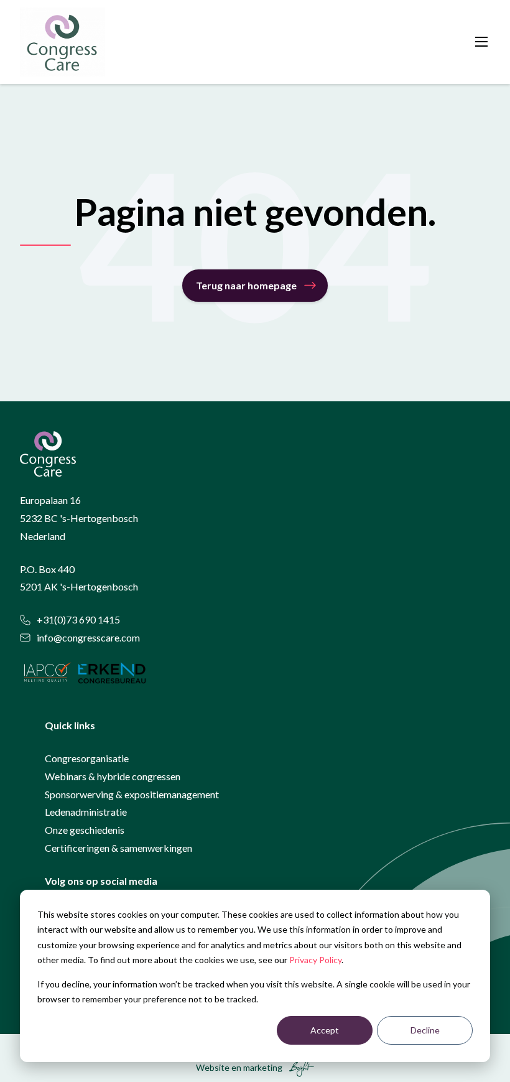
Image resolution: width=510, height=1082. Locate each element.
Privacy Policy (315, 959)
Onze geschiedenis (84, 830)
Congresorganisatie (87, 758)
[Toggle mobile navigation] (481, 42)
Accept (324, 1030)
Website (213, 1067)
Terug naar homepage (246, 285)
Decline (425, 1030)
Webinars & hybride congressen (112, 776)
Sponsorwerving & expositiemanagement (132, 794)
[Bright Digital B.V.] (299, 1067)
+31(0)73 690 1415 (78, 619)
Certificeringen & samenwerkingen (118, 848)
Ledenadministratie (86, 812)
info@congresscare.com (88, 637)
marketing (262, 1067)
